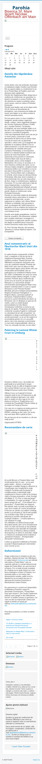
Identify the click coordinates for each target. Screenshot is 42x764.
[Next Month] (8, 49)
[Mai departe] (16, 646)
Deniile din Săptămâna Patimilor (18, 75)
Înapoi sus (36, 760)
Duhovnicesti (13, 550)
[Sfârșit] (21, 646)
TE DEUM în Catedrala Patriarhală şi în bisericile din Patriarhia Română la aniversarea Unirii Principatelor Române (19, 625)
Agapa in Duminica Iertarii (14, 619)
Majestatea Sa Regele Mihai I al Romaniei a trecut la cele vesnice (20, 632)
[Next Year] (7, 49)
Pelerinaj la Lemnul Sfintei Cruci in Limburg (21, 331)
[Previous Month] (6, 49)
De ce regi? (9, 637)
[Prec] (11, 646)
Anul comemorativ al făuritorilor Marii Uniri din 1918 (21, 246)
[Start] (7, 646)
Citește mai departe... (15, 238)
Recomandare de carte (18, 427)
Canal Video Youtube (21, 746)
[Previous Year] (5, 49)
